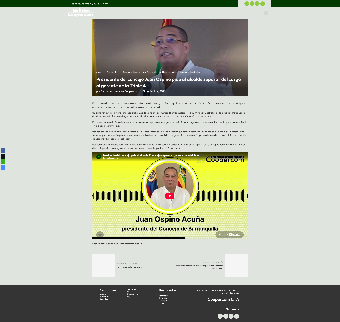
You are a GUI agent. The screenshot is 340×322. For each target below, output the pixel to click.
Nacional (132, 13)
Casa (98, 72)
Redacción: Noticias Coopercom (119, 91)
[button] (266, 13)
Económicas (207, 13)
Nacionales (104, 296)
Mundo (247, 13)
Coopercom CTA (223, 299)
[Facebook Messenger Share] (3, 167)
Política (188, 13)
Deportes (150, 13)
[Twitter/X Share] (3, 156)
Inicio (103, 13)
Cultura (162, 303)
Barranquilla (112, 72)
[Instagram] (262, 3)
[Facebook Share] (3, 150)
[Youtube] (257, 3)
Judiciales (169, 13)
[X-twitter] (252, 3)
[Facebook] (246, 3)
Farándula (163, 300)
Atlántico (163, 298)
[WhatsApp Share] (3, 161)
